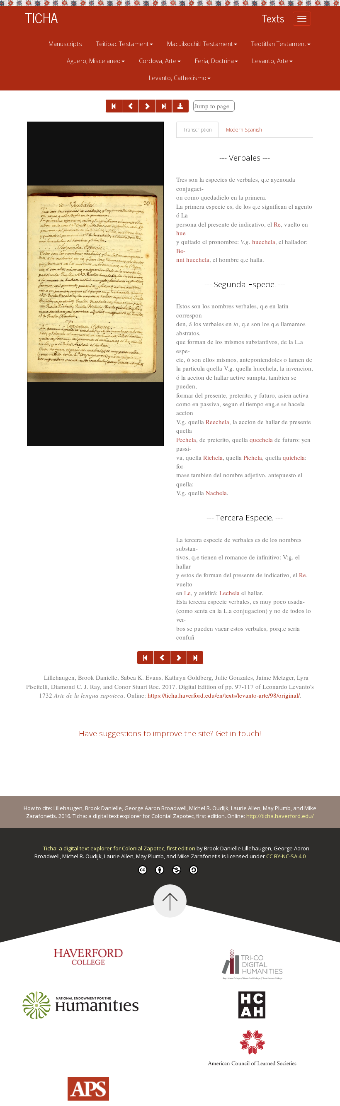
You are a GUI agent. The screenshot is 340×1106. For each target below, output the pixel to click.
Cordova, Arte (158, 61)
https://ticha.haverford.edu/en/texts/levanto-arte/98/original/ (224, 695)
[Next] (146, 106)
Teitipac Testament (122, 44)
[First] (113, 106)
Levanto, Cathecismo (177, 78)
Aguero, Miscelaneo (94, 61)
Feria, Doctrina (214, 61)
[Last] (163, 106)
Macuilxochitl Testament (200, 44)
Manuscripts (65, 44)
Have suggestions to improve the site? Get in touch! (170, 733)
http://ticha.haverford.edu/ (280, 816)
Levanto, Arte (270, 61)
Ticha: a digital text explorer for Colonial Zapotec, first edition (120, 848)
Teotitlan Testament (278, 44)
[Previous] (130, 106)
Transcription (197, 129)
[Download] (180, 106)
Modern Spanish (244, 129)
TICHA (41, 17)
